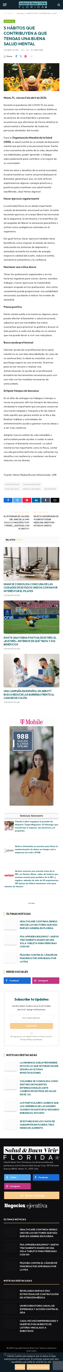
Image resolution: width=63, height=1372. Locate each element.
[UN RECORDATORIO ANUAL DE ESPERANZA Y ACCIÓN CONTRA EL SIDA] (10, 1309)
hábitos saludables (31, 489)
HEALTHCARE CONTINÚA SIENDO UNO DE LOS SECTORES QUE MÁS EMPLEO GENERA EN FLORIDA (38, 925)
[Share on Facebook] (16, 56)
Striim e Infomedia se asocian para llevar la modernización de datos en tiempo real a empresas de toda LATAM (36, 849)
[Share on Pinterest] (25, 56)
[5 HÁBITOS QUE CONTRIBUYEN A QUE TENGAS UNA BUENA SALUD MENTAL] (31, 77)
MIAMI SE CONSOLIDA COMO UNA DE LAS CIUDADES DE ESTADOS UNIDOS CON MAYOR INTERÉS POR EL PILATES (30, 587)
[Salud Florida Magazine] (33, 5)
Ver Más (31, 903)
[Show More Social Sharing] (31, 56)
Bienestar (9, 21)
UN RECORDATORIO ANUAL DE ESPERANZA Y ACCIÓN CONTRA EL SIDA (39, 1309)
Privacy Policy (26, 1039)
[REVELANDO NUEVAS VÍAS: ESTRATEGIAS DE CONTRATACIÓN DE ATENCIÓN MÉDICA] (10, 1294)
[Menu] (5, 4)
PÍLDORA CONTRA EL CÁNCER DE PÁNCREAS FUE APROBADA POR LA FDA (38, 958)
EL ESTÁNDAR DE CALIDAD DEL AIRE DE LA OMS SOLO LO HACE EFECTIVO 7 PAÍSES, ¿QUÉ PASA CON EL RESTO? (16, 522)
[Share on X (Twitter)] (21, 56)
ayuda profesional (31, 484)
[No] (59, 1362)
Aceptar (20, 1367)
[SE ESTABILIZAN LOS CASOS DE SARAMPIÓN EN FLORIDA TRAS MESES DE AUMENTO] (10, 1124)
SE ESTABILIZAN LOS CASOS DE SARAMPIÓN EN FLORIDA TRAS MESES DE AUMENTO (37, 1124)
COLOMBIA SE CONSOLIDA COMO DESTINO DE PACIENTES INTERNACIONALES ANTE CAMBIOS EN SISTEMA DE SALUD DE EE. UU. (39, 1088)
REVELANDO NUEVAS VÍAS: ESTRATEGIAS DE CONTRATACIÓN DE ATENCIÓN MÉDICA (39, 1294)
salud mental (50, 489)
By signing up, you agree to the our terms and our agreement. (31, 1038)
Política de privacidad (38, 1367)
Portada (20, 13)
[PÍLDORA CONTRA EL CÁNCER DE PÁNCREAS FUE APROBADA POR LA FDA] (10, 958)
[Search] (58, 4)
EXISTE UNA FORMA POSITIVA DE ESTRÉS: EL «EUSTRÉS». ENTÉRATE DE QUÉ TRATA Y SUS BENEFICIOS (30, 641)
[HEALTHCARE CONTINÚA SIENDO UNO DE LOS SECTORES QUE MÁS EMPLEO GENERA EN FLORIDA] (10, 924)
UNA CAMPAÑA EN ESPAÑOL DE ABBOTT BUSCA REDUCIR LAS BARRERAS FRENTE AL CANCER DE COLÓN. (29, 694)
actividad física (12, 484)
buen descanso (12, 489)
